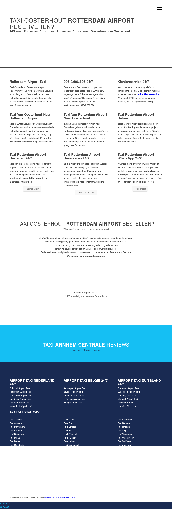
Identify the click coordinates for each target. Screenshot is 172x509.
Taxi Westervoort (126, 437)
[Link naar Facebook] (139, 497)
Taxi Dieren (15, 441)
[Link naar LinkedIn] (159, 497)
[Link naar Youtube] (149, 497)
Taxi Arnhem (16, 423)
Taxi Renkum (124, 423)
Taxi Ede (68, 423)
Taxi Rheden (124, 426)
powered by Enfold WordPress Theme (59, 497)
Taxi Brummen (17, 434)
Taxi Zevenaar (124, 444)
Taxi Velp (122, 430)
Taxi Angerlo (16, 419)
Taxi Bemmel (16, 430)
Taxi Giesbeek (71, 434)
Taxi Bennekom (17, 426)
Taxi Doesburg (17, 444)
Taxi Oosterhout (125, 419)
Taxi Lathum (70, 441)
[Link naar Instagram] (154, 497)
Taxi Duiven (69, 419)
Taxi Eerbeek (70, 426)
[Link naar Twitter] (144, 497)
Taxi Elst (68, 430)
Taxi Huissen (70, 437)
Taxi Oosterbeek (72, 444)
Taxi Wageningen (126, 434)
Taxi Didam (15, 437)
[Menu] (158, 7)
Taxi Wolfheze (124, 441)
